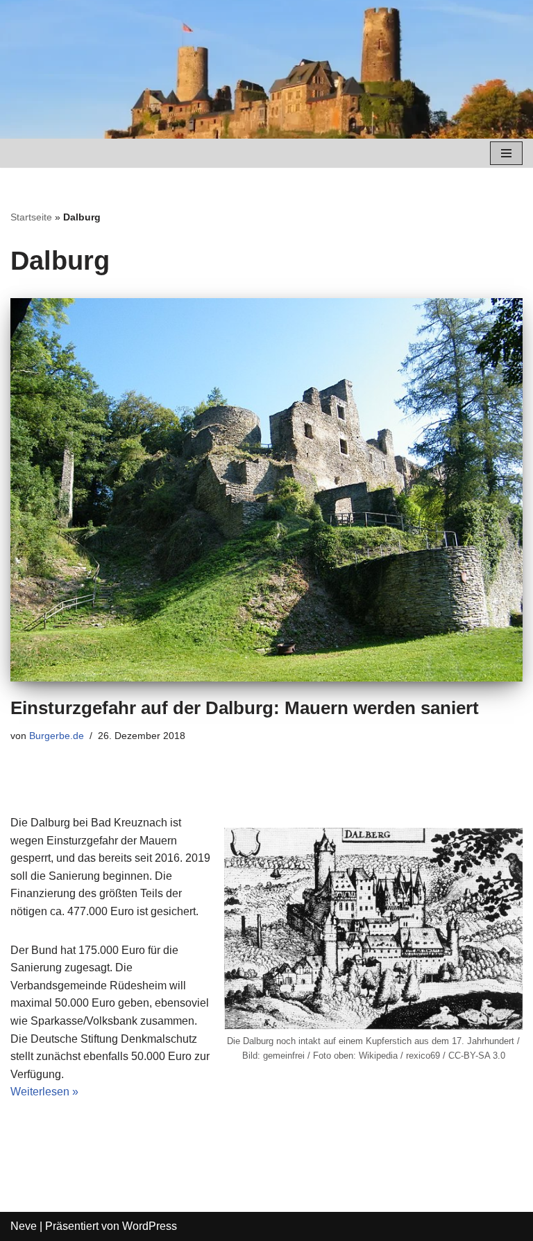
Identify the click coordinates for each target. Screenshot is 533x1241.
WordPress (149, 1226)
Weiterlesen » (44, 1091)
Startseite (31, 217)
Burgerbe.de (56, 735)
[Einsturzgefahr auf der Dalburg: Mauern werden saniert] (266, 490)
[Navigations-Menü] (506, 153)
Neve (23, 1226)
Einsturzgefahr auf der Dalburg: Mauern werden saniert (244, 707)
